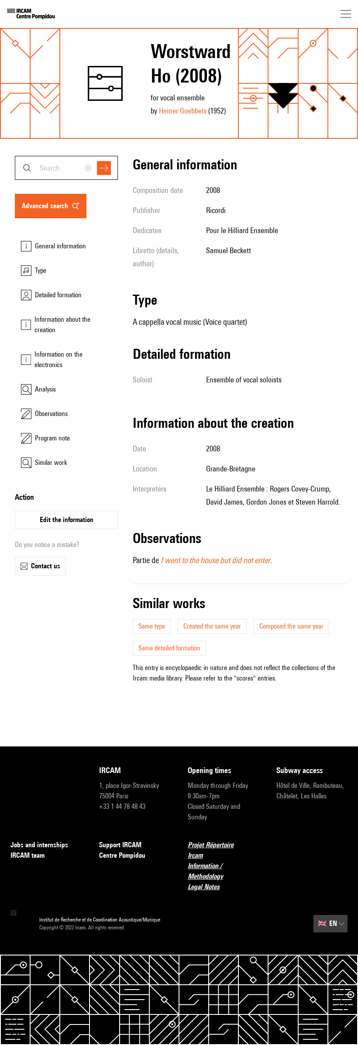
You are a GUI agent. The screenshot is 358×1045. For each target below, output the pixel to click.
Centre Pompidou (122, 855)
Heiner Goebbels (183, 110)
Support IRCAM (120, 845)
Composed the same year (291, 626)
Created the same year (212, 626)
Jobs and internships (39, 845)
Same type (151, 626)
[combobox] (66, 168)
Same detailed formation (169, 648)
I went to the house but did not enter (215, 560)
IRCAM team (27, 855)
